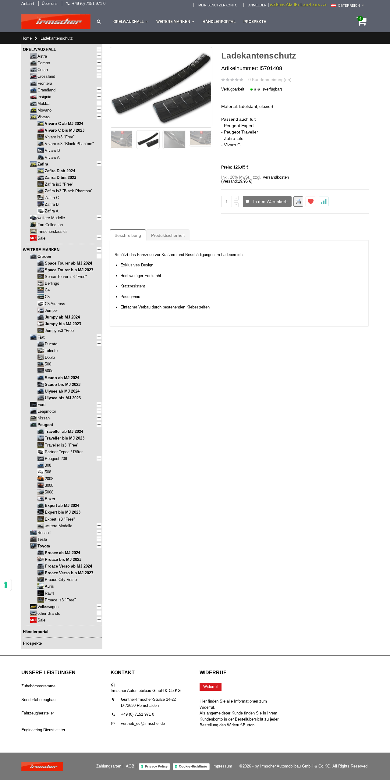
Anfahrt (27, 3)
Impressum (222, 766)
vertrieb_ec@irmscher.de (143, 723)
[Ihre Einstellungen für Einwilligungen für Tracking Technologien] (6, 585)
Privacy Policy (156, 766)
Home (26, 38)
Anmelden (257, 5)
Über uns (50, 3)
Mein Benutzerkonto (218, 5)
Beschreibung (128, 235)
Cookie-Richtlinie (193, 766)
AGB (130, 766)
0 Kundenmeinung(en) (270, 79)
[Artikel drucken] (298, 201)
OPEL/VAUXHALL (128, 22)
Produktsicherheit (168, 235)
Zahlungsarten (108, 766)
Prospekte (254, 22)
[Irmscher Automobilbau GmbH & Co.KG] (56, 21)
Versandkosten (276, 177)
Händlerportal (219, 22)
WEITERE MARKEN (173, 22)
